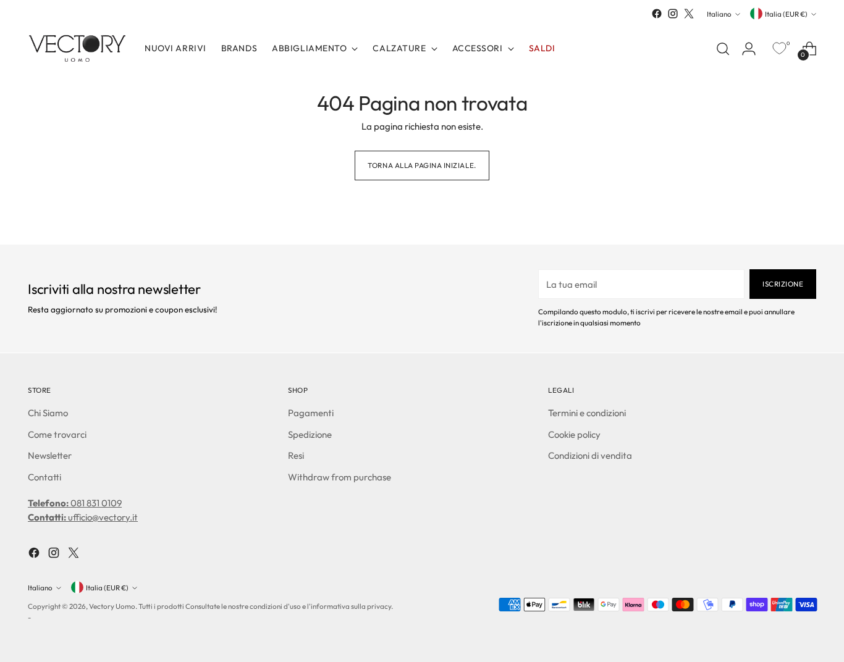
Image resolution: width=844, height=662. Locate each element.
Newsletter (50, 455)
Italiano (719, 14)
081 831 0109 (75, 503)
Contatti (44, 477)
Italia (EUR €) (786, 14)
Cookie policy (574, 434)
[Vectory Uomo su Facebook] (656, 13)
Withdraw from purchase (339, 477)
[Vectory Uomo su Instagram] (672, 13)
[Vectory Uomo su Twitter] (688, 13)
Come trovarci (57, 434)
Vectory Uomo (112, 606)
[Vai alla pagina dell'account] (748, 48)
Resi (296, 455)
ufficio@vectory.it (83, 517)
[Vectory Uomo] (77, 48)
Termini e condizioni (587, 413)
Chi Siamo (48, 413)
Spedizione (310, 434)
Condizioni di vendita (590, 455)
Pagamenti (311, 413)
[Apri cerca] (723, 48)
